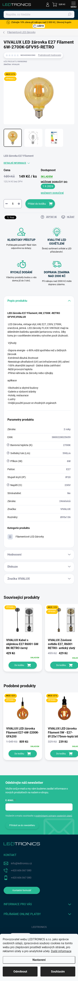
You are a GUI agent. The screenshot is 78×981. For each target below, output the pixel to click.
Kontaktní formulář (22, 890)
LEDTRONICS (39, 927)
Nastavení (39, 960)
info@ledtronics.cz (21, 863)
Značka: (11, 64)
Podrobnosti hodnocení (49, 55)
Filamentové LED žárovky (30, 536)
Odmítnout (20, 971)
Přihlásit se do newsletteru (22, 825)
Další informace (61, 951)
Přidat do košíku (37, 203)
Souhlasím (58, 971)
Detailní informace (15, 163)
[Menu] (73, 4)
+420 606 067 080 (21, 870)
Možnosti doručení (52, 193)
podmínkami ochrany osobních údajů (53, 816)
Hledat (69, 14)
